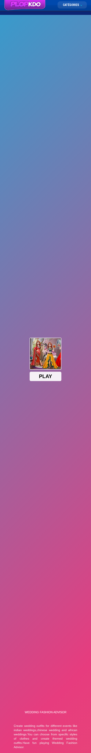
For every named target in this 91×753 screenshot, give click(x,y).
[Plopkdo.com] (25, 5)
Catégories (71, 5)
